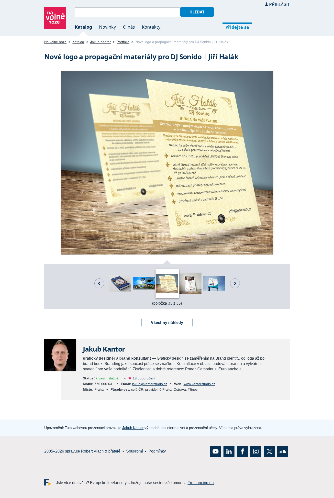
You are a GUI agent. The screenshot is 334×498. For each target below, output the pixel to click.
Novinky (107, 27)
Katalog (83, 27)
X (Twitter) (269, 451)
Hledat (196, 12)
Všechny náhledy (167, 323)
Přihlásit (279, 4)
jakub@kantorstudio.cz (149, 384)
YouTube (215, 451)
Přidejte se (237, 27)
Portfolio (123, 42)
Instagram (255, 451)
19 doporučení (144, 378)
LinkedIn (228, 451)
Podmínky (157, 451)
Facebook (242, 451)
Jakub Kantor (100, 42)
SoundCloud (282, 451)
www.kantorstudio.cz (199, 384)
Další (235, 283)
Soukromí (134, 451)
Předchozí (99, 283)
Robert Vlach (92, 451)
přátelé (114, 451)
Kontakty (151, 27)
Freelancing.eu (50, 482)
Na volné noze (55, 42)
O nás (129, 27)
